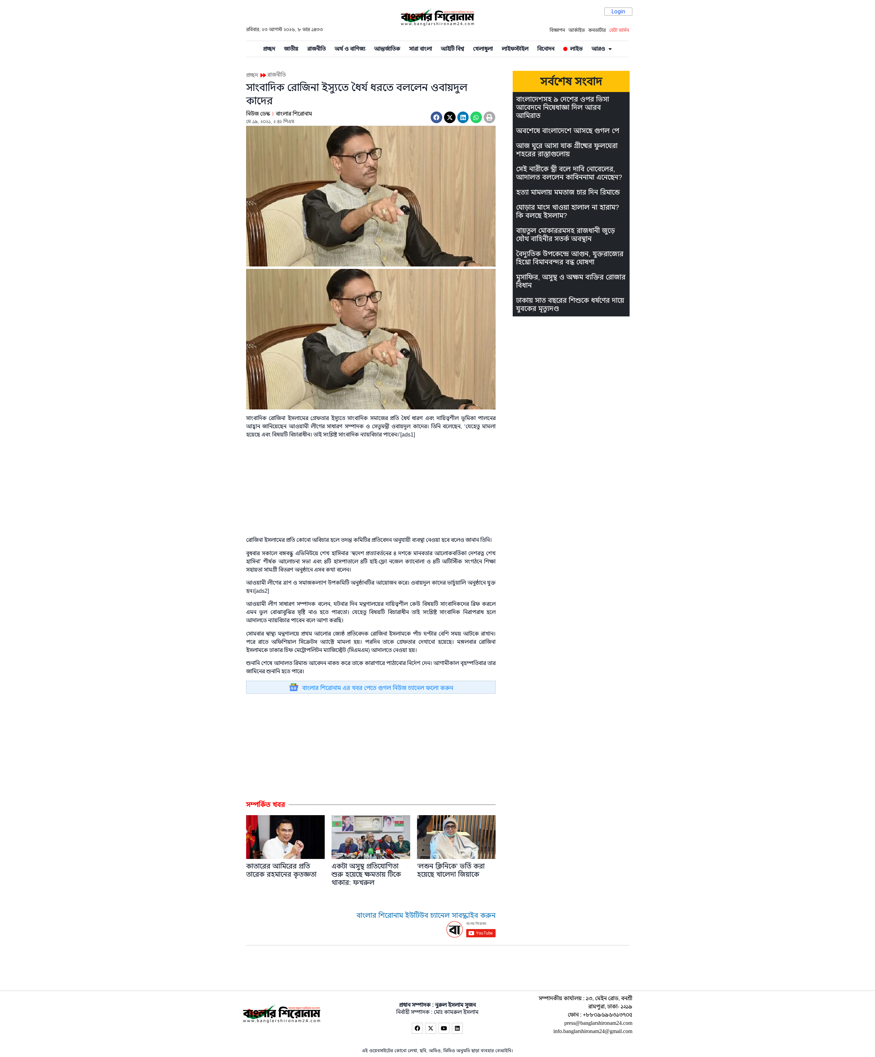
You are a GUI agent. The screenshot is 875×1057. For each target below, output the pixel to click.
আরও (598, 48)
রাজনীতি (316, 48)
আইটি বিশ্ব (452, 48)
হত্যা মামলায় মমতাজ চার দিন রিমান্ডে (568, 192)
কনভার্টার (597, 30)
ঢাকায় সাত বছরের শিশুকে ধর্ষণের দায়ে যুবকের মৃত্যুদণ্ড (570, 304)
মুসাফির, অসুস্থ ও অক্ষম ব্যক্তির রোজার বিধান (570, 281)
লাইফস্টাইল (515, 48)
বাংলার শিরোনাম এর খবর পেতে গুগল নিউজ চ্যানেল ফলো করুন (377, 688)
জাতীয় (291, 48)
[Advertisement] (371, 747)
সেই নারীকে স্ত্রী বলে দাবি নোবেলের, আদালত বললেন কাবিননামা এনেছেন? (569, 173)
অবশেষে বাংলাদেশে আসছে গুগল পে (567, 131)
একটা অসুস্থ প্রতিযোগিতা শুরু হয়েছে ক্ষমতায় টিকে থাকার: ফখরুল (366, 874)
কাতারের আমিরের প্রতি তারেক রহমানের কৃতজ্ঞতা (281, 870)
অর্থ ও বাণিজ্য (350, 48)
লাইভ (575, 48)
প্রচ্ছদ (269, 48)
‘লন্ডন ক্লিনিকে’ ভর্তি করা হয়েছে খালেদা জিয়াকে (451, 870)
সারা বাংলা (420, 48)
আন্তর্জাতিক (387, 48)
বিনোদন (545, 48)
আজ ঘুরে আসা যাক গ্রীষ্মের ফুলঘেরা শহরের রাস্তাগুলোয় (567, 150)
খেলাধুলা (483, 48)
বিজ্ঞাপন (557, 30)
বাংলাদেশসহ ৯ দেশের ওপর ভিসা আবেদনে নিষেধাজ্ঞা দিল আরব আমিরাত (562, 107)
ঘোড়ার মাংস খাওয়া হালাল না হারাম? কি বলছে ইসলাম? (567, 211)
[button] (436, 117)
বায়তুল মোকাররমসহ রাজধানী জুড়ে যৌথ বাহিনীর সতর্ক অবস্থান (565, 234)
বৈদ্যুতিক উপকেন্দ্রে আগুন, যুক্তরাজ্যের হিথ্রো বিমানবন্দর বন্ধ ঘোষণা (569, 258)
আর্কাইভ (576, 30)
